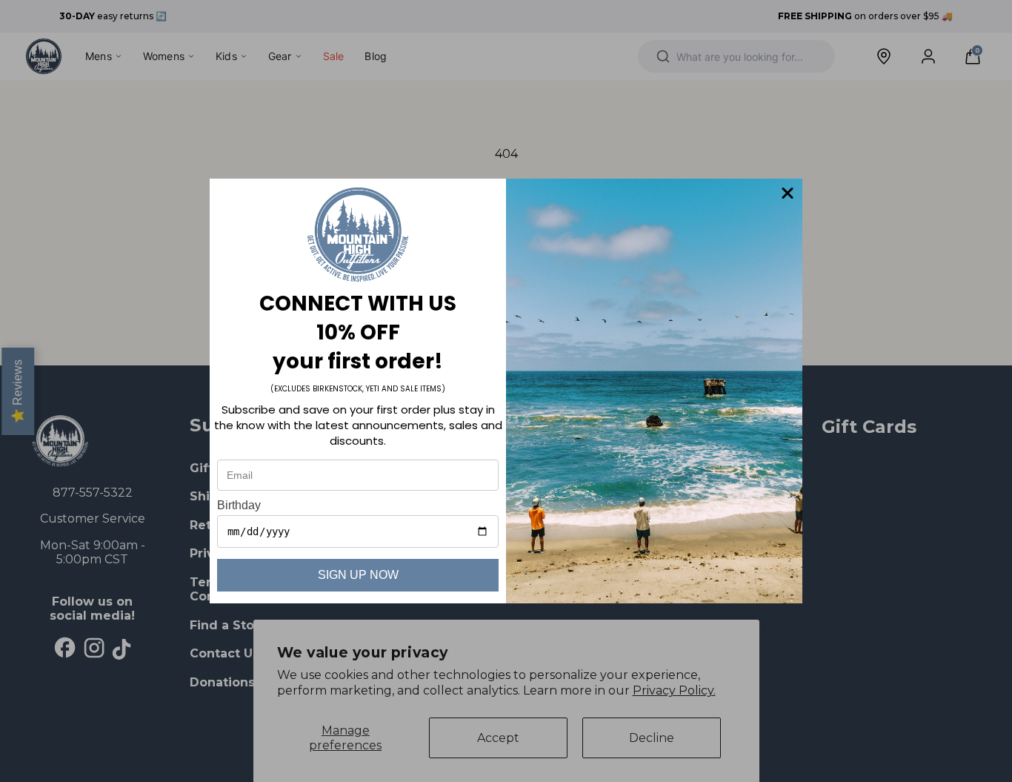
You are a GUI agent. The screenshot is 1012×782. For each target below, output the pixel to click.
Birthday (239, 505)
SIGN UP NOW (358, 575)
